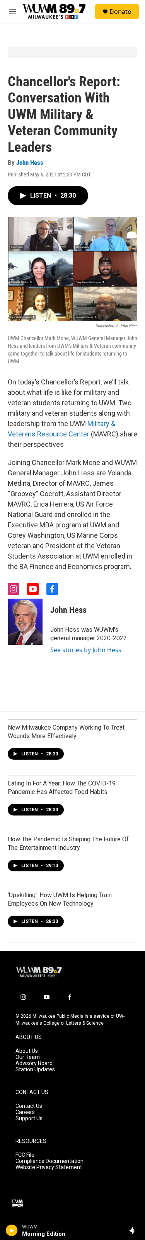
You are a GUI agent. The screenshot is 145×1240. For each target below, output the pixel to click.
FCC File (24, 1155)
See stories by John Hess (85, 650)
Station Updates (35, 1069)
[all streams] (135, 1230)
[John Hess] (25, 622)
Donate (120, 11)
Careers (25, 1112)
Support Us (29, 1118)
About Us (26, 1051)
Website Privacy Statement (48, 1167)
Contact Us (28, 1106)
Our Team (27, 1057)
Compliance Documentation (49, 1161)
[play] (12, 1230)
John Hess (29, 162)
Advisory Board (34, 1063)
